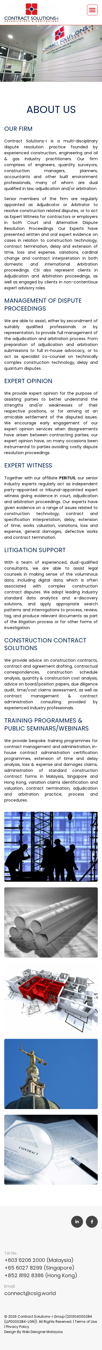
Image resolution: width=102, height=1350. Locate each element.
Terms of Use (86, 1321)
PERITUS (67, 478)
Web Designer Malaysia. (42, 1331)
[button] (92, 10)
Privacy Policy (17, 1326)
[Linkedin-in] (77, 1222)
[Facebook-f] (92, 1222)
